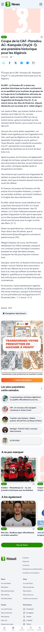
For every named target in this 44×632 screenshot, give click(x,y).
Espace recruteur (7, 624)
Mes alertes (5, 595)
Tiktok (28, 624)
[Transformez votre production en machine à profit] (22, 346)
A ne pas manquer (12, 452)
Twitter (28, 617)
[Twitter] (15, 62)
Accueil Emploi (6, 609)
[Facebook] (9, 62)
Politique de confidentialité (32, 569)
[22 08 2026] (5, 440)
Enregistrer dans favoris (15, 313)
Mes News (4, 587)
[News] (7, 4)
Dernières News (6, 599)
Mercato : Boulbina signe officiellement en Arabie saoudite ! (17, 534)
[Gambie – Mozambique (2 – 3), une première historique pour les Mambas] (18, 468)
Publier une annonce (30, 599)
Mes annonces (28, 595)
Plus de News (22, 545)
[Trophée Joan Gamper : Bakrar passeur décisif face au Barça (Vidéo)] (5, 419)
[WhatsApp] (3, 62)
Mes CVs (4, 620)
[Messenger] (27, 62)
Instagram (30, 613)
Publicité (25, 561)
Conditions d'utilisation (30, 573)
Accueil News (6, 583)
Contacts (25, 565)
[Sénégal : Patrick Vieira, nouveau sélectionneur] (5, 430)
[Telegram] (21, 62)
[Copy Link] (33, 62)
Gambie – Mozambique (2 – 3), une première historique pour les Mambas (17, 489)
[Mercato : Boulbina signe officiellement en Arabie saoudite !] (18, 513)
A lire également (11, 497)
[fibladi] (3, 559)
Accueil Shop (28, 583)
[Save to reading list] (41, 37)
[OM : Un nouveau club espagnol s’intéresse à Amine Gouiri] (5, 409)
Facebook (30, 609)
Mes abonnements (7, 591)
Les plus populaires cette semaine (13, 388)
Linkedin (29, 620)
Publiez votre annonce (23, 380)
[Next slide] (42, 473)
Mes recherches (28, 587)
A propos (25, 558)
